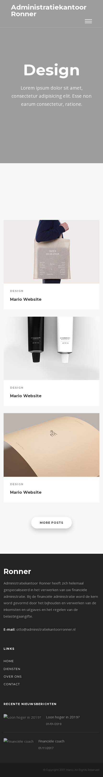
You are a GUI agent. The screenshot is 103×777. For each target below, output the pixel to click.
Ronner (17, 571)
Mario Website (25, 299)
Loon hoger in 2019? (63, 717)
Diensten (12, 669)
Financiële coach (51, 741)
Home (9, 661)
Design (16, 291)
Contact (12, 684)
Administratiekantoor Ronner (48, 10)
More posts (51, 522)
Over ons (13, 676)
